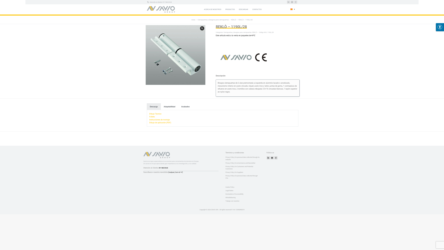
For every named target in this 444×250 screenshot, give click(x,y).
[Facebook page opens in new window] (295, 2)
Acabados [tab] (185, 107)
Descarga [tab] (154, 107)
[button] (202, 28)
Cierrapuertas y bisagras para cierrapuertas (238, 32)
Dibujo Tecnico (155, 114)
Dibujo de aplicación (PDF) (160, 123)
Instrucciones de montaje (159, 120)
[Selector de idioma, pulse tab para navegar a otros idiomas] (292, 9)
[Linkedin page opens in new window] (288, 2)
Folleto (152, 117)
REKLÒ (254, 32)
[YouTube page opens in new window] (292, 2)
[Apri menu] (440, 27)
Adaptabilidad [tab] (169, 107)
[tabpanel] (222, 118)
